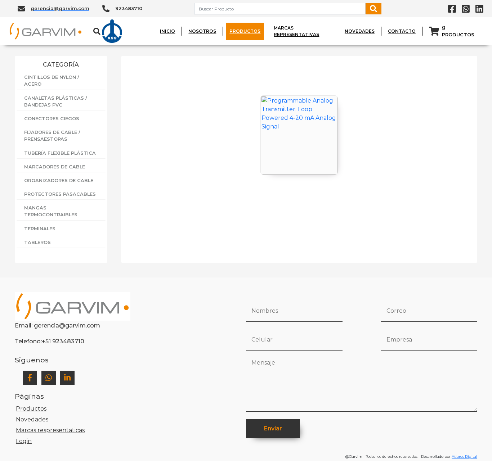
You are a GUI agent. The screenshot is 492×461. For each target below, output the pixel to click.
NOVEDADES (360, 31)
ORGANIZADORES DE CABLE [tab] (58, 180)
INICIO (167, 31)
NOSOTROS (202, 31)
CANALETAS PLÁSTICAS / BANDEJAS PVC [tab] (55, 101)
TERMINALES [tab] (39, 228)
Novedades (32, 419)
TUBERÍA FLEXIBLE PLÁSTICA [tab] (60, 153)
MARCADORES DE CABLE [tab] (54, 167)
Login (24, 441)
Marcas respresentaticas (50, 430)
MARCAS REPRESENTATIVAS (296, 31)
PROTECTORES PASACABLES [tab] (60, 194)
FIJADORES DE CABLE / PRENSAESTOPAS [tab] (52, 136)
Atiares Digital (464, 456)
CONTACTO (402, 31)
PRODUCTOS (244, 31)
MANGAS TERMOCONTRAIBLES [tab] (50, 211)
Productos (31, 408)
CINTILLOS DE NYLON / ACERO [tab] (51, 80)
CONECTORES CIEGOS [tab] (51, 118)
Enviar (273, 428)
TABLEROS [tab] (37, 242)
